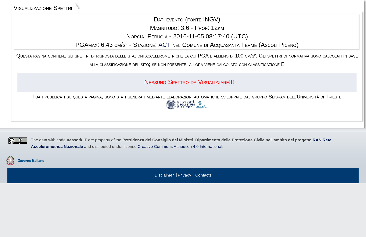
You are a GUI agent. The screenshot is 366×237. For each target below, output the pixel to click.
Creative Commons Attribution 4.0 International (180, 146)
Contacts (203, 175)
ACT (164, 44)
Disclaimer (164, 175)
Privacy (184, 175)
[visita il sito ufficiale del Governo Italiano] (25, 163)
